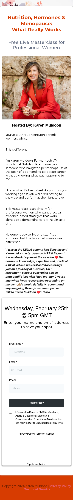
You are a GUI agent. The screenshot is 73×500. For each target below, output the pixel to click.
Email (13, 361)
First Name (16, 343)
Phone (12, 380)
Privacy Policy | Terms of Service (37, 433)
